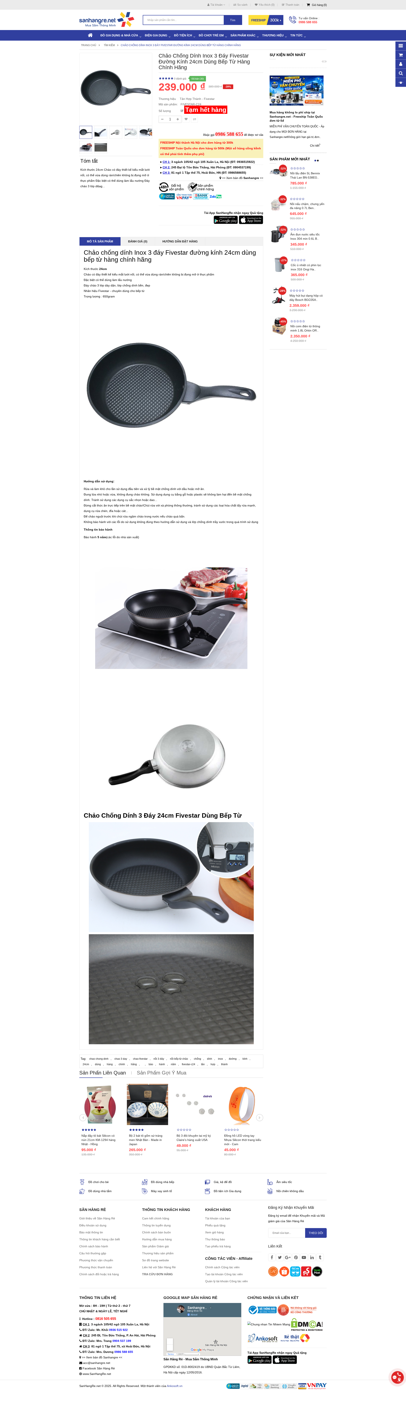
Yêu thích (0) (266, 4)
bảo (151, 1064)
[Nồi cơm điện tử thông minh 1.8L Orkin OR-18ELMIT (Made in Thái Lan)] (279, 325)
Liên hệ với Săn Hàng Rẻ (159, 1267)
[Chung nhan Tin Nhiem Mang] (268, 1324)
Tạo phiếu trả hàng (218, 1246)
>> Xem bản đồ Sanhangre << (102, 1357)
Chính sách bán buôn (156, 1232)
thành (224, 1064)
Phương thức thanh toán (95, 1267)
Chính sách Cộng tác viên (222, 1267)
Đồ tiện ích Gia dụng (227, 1191)
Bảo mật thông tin (91, 1232)
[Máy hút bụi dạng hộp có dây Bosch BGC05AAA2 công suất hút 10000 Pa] (278, 294)
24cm (86, 1064)
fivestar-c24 (188, 1064)
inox (220, 1058)
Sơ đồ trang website (155, 1260)
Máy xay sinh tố (161, 1191)
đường (233, 1058)
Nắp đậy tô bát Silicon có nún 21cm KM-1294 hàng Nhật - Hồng (98, 1140)
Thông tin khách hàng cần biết (99, 1239)
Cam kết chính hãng (155, 1218)
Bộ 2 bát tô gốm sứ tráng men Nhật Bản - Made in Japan (145, 1140)
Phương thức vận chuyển (96, 1260)
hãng (134, 1064)
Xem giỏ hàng (214, 1232)
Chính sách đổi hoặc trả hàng (99, 1274)
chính (122, 1064)
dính (209, 1058)
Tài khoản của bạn (217, 1218)
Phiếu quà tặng (215, 1225)
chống (197, 1058)
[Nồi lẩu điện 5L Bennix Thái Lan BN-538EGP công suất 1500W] (279, 172)
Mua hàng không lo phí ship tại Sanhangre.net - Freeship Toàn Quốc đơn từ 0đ (296, 116)
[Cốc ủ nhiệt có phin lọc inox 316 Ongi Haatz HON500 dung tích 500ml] (279, 264)
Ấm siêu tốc (284, 1182)
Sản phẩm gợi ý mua (161, 1073)
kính (245, 1058)
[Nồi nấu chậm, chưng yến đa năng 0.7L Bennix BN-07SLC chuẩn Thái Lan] (279, 203)
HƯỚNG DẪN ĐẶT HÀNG (180, 241)
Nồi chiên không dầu (290, 1191)
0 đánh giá (180, 78)
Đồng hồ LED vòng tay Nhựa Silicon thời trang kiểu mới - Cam (242, 1140)
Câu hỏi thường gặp (92, 1253)
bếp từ (93, 259)
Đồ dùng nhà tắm (100, 1191)
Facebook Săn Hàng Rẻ (99, 1368)
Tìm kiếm (109, 45)
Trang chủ (88, 45)
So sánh (242, 4)
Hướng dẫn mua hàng (157, 1239)
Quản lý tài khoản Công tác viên (226, 1281)
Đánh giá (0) (137, 241)
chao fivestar (140, 1058)
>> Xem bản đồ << (242, 178)
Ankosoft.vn (174, 1386)
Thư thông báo (215, 1239)
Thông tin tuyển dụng (156, 1225)
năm (173, 1064)
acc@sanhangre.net (96, 1363)
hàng (110, 1064)
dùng (98, 1064)
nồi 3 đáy (159, 1058)
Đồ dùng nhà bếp (162, 1182)
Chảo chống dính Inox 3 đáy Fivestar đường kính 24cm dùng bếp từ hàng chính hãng (181, 45)
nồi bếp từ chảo (179, 1058)
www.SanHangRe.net (97, 1374)
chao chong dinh (98, 1058)
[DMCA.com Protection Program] (307, 1324)
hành (162, 1064)
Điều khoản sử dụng (92, 1225)
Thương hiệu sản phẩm (158, 1253)
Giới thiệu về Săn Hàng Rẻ (97, 1218)
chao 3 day (120, 1058)
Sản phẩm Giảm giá (155, 1246)
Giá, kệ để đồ (223, 1182)
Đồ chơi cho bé (98, 1182)
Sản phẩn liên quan (102, 1073)
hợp (213, 1064)
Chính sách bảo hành (93, 1246)
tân (203, 1064)
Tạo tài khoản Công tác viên (224, 1274)
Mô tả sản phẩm (100, 241)
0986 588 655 (308, 22)
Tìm (232, 20)
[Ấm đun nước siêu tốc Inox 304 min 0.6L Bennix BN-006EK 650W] (279, 233)
